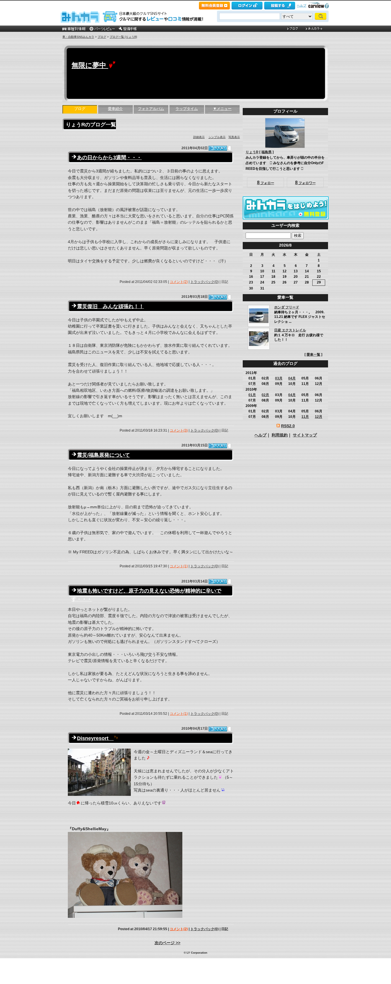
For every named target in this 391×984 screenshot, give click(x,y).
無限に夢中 (90, 65)
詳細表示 (199, 137)
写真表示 (234, 137)
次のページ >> (167, 942)
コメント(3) (179, 430)
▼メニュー (222, 109)
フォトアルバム (151, 109)
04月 (292, 378)
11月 (305, 417)
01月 (252, 395)
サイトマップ (305, 435)
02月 (265, 395)
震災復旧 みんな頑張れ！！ (110, 306)
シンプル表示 (217, 137)
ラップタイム (186, 109)
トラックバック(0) (204, 282)
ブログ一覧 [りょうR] (123, 36)
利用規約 (280, 435)
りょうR (252, 152)
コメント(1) (179, 566)
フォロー (265, 182)
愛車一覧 (313, 355)
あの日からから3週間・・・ (109, 157)
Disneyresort (95, 738)
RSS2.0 (288, 426)
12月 (318, 417)
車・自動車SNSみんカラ (78, 36)
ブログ (102, 36)
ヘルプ (301, 5)
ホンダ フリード (286, 307)
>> (295, 245)
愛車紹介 (115, 109)
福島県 (266, 152)
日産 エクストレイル (290, 330)
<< (275, 245)
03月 (279, 378)
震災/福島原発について (103, 455)
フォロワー (305, 182)
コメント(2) (179, 282)
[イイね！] (218, 148)
